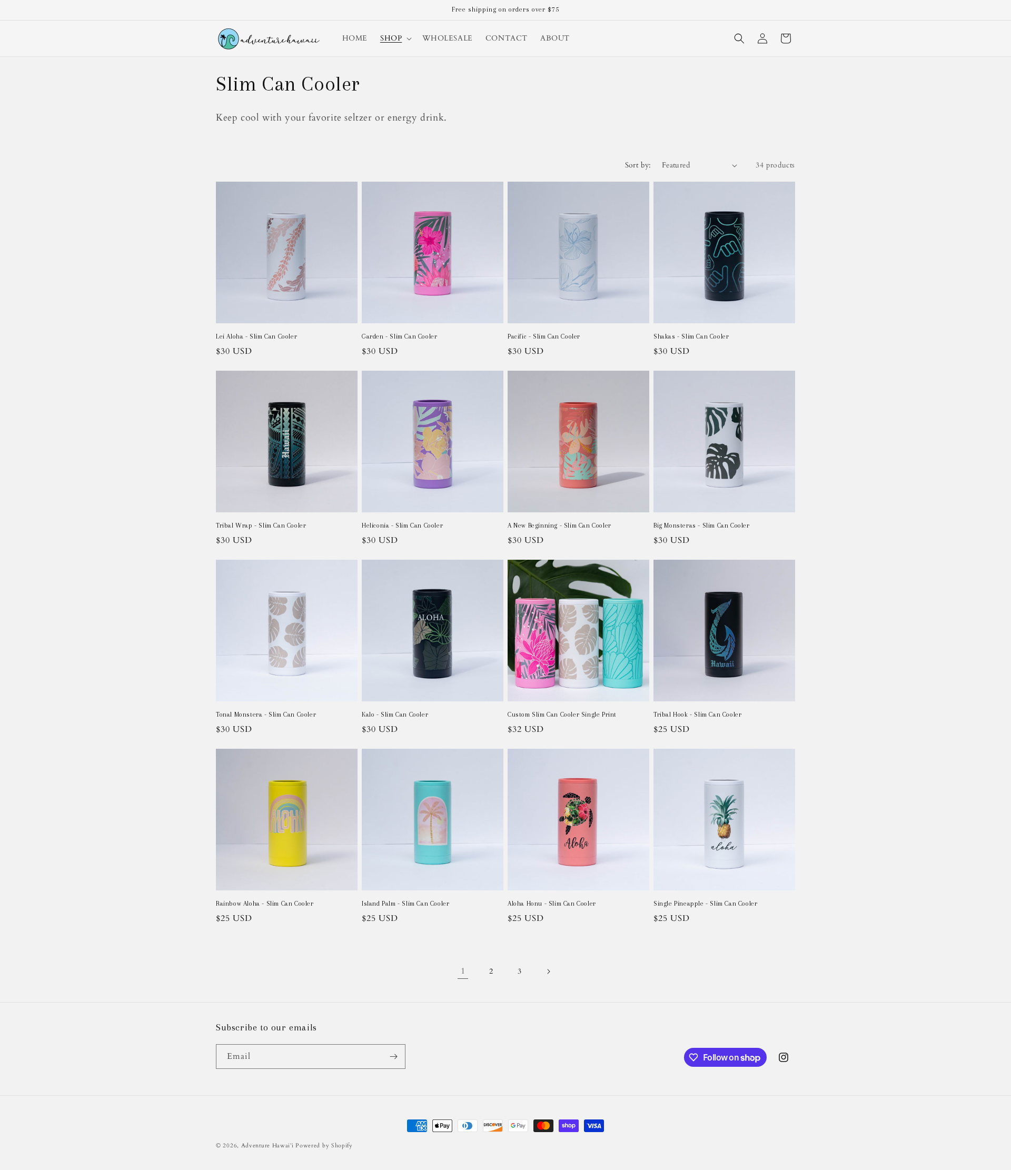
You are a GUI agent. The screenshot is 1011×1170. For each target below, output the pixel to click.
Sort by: (638, 165)
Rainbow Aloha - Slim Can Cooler (265, 903)
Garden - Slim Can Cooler (399, 336)
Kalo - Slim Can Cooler (395, 714)
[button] (395, 38)
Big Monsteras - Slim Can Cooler (701, 525)
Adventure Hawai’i (267, 1145)
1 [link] (463, 971)
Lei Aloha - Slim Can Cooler (256, 336)
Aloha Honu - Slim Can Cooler (552, 903)
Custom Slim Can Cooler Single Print (562, 714)
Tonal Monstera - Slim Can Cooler (266, 714)
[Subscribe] (393, 1056)
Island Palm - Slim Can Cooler (405, 903)
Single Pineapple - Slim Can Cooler (705, 903)
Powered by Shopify (324, 1145)
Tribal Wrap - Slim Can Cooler (261, 525)
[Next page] (548, 971)
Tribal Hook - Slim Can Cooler (697, 714)
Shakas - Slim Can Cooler (691, 336)
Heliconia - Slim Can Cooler (402, 525)
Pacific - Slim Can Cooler (544, 336)
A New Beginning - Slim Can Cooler (559, 525)
